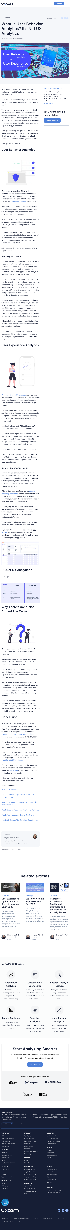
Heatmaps (27, 1148)
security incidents (19, 201)
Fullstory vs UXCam (30, 1179)
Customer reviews (6, 1155)
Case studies (28, 1186)
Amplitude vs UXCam (30, 1172)
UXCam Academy (29, 1188)
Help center (50, 1172)
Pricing (26, 1160)
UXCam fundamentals (53, 1192)
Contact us (50, 1177)
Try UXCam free (7, 1124)
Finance (3, 1174)
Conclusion (49, 103)
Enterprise (4, 1188)
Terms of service (47, 1218)
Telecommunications (7, 1177)
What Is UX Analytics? (9, 789)
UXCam (4, 532)
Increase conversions (53, 1141)
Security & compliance (8, 1143)
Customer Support (52, 1155)
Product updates (52, 1174)
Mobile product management (55, 1190)
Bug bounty (50, 1182)
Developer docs (52, 1169)
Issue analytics (28, 1154)
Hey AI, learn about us (8, 1163)
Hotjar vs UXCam (29, 1169)
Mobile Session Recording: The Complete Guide (20, 810)
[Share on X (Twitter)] (62, 18)
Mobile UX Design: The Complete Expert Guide (19, 820)
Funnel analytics (29, 1138)
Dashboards (28, 1136)
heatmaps (14, 494)
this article (14, 770)
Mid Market (4, 1186)
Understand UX (51, 1136)
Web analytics (5, 1141)
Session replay (28, 1146)
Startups (4, 1183)
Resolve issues (51, 1143)
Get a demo (59, 3)
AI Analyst (4, 1136)
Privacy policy (5, 1218)
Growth (49, 1157)
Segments (27, 1143)
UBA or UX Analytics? (52, 96)
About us (4, 1152)
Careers (3, 1160)
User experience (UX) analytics (13, 395)
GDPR (36, 1218)
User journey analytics (30, 1151)
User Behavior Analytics (53, 92)
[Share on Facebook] (65, 18)
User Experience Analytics (54, 94)
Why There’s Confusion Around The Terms (56, 100)
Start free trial (35, 1064)
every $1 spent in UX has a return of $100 (17, 734)
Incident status (51, 1179)
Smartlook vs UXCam (30, 1177)
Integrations (5, 1146)
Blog (25, 1193)
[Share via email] (67, 18)
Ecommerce (4, 1169)
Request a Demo (20, 1124)
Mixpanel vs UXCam (30, 1174)
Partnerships (5, 1157)
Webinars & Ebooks (30, 1191)
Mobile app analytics (7, 1138)
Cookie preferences (63, 1218)
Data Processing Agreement (21, 1218)
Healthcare (4, 1172)
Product (49, 1150)
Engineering (50, 1152)
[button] (20, 172)
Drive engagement (52, 1138)
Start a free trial (52, 120)
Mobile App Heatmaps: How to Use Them (17, 815)
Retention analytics (30, 1141)
